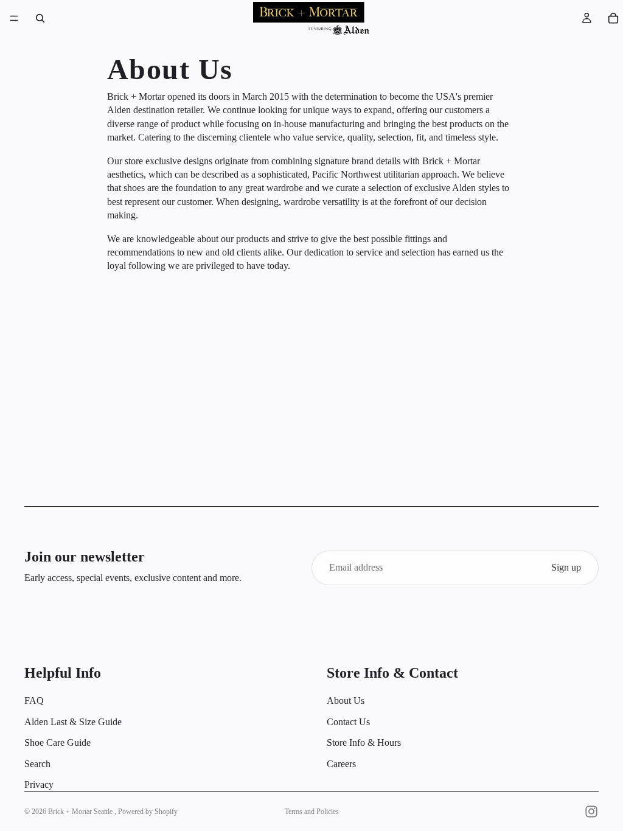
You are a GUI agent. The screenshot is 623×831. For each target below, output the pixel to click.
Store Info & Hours (364, 742)
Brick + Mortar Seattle (81, 811)
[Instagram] (591, 811)
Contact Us (348, 721)
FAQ (34, 700)
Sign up (566, 567)
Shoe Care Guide (57, 742)
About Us (345, 700)
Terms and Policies (312, 811)
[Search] (40, 18)
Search (37, 763)
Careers (341, 763)
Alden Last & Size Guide (73, 721)
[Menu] (14, 18)
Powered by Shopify (148, 811)
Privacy (39, 784)
